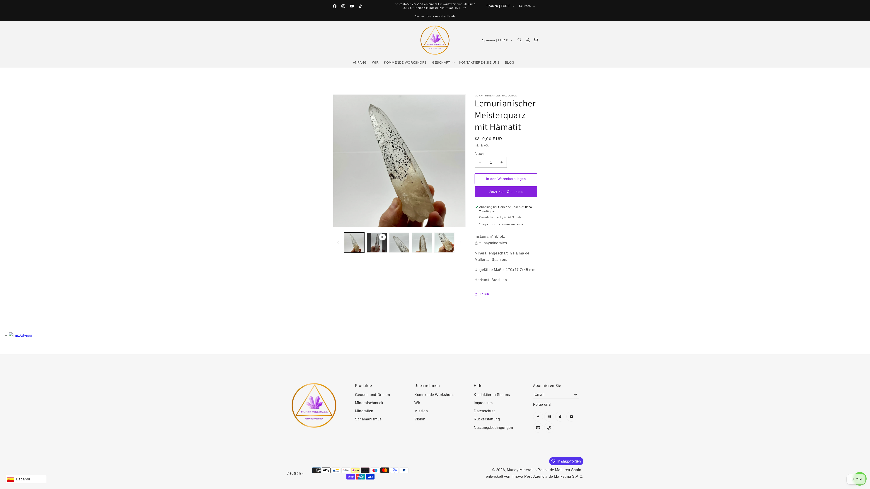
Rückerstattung (487, 419)
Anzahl (479, 153)
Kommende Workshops (434, 395)
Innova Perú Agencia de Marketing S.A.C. (547, 476)
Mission (421, 411)
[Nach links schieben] (338, 242)
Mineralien (364, 411)
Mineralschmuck (369, 403)
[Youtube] (571, 417)
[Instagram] (549, 417)
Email (539, 394)
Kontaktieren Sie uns (492, 395)
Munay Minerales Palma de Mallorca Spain (544, 470)
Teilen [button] (484, 294)
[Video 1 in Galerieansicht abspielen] (377, 243)
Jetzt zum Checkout (506, 192)
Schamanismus (368, 419)
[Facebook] (538, 417)
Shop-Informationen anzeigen (502, 224)
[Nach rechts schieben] (461, 242)
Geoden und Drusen (372, 395)
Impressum (483, 403)
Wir (417, 403)
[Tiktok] (560, 417)
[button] (443, 62)
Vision (419, 419)
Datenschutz (484, 411)
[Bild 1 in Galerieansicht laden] (354, 243)
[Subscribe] (575, 395)
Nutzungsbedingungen (493, 427)
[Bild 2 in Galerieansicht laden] (399, 243)
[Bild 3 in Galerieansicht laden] (422, 243)
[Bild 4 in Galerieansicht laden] (444, 243)
